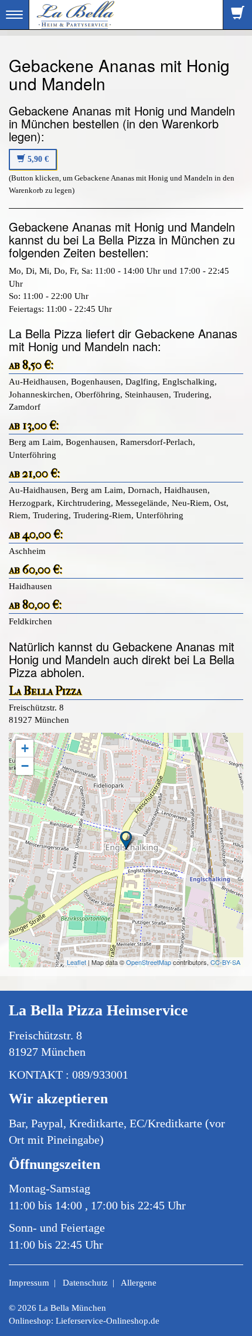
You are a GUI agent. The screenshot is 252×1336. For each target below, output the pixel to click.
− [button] (25, 766)
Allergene (138, 1282)
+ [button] (25, 748)
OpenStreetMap (148, 962)
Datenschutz (85, 1282)
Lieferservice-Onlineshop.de (107, 1320)
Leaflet (76, 962)
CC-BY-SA (225, 962)
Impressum (29, 1282)
